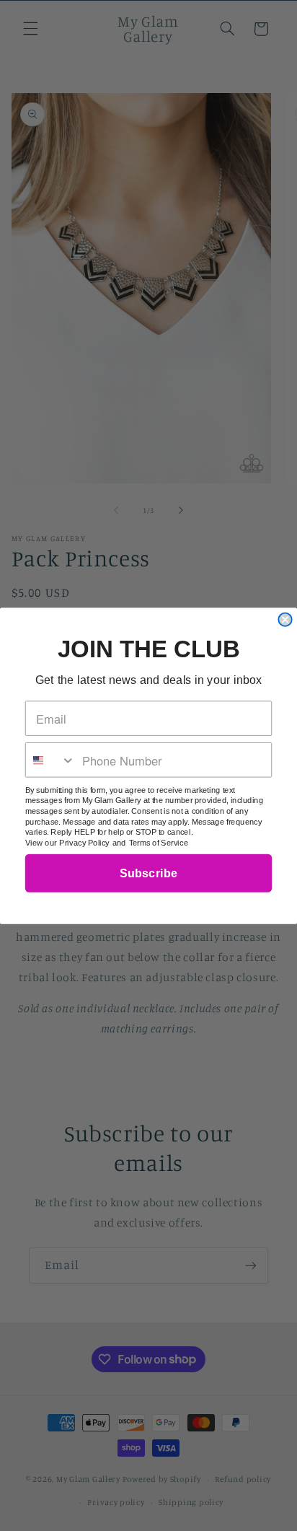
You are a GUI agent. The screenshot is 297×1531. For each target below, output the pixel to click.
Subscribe (148, 873)
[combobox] (51, 759)
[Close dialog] (284, 619)
